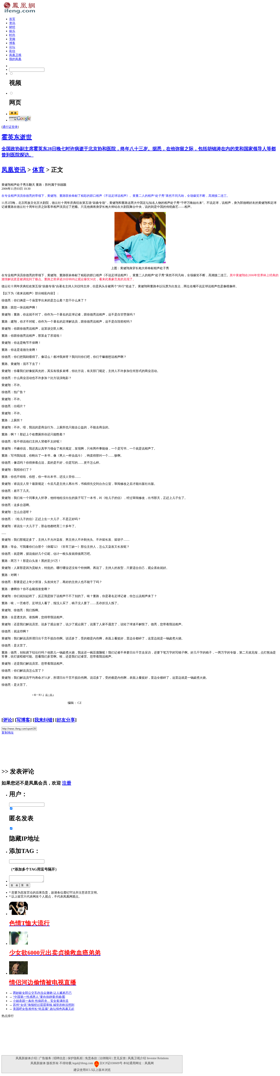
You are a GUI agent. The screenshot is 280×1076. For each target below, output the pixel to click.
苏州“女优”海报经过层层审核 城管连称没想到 (43, 1004)
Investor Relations (158, 1058)
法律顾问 (105, 1058)
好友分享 (66, 719)
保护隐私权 (75, 1058)
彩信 (12, 51)
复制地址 (8, 732)
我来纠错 (43, 719)
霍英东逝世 (17, 137)
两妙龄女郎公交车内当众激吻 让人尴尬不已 (42, 992)
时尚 (12, 35)
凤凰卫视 (15, 55)
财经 (12, 27)
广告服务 (45, 1058)
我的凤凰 (15, 59)
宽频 (12, 39)
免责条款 (91, 1058)
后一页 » (49, 695)
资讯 (12, 23)
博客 (12, 43)
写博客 (23, 719)
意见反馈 (120, 1058)
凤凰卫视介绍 (137, 1058)
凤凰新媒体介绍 (26, 1058)
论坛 (12, 47)
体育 (38, 169)
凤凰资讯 (14, 169)
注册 (66, 783)
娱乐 (12, 31)
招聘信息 (59, 1058)
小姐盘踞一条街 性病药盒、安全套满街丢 (41, 1000)
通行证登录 (10, 126)
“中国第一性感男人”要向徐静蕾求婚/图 (39, 996)
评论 (7, 719)
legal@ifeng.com (82, 1063)
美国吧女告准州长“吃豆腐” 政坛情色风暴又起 (43, 1008)
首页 (12, 19)
